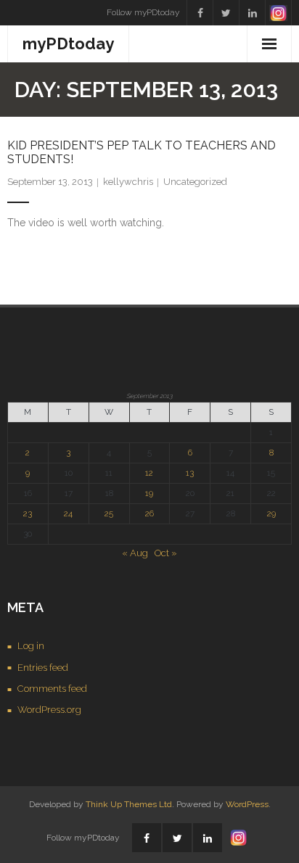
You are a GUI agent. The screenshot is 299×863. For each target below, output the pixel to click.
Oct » (166, 553)
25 (109, 513)
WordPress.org (49, 709)
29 (271, 513)
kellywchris (128, 181)
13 (190, 473)
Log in (30, 645)
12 (149, 473)
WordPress (247, 804)
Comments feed (52, 688)
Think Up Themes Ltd (129, 804)
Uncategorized (195, 181)
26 (149, 513)
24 (68, 513)
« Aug (135, 553)
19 (149, 493)
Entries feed (42, 667)
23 (27, 513)
